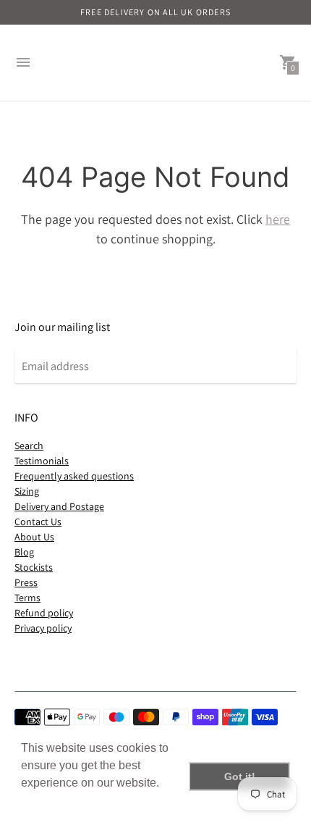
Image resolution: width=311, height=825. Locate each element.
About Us (34, 536)
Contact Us (37, 521)
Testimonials (41, 460)
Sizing (26, 491)
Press (26, 582)
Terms (27, 597)
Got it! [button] (239, 776)
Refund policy (43, 612)
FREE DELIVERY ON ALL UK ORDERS (155, 12)
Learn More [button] (52, 802)
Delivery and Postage (59, 506)
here (277, 219)
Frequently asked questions (74, 475)
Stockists (33, 567)
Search (28, 445)
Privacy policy (43, 628)
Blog (24, 551)
